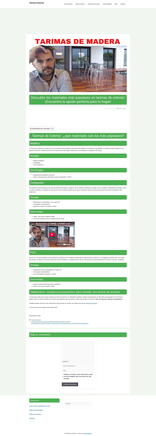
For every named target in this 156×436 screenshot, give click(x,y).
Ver (52, 128)
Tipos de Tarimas (80, 4)
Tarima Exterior (36, 3)
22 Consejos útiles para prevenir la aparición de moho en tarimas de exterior (51, 321)
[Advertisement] (78, 20)
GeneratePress (88, 433)
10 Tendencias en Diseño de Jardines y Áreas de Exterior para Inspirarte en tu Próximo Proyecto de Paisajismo (59, 323)
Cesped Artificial (107, 4)
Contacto (122, 4)
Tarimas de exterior (36, 320)
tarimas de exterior (91, 303)
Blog (116, 4)
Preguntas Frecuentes (94, 4)
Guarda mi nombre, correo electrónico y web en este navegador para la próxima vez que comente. (78, 376)
